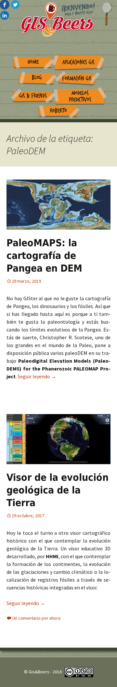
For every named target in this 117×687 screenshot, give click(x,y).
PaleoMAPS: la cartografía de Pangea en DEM (44, 255)
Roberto (58, 110)
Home (33, 62)
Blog (37, 77)
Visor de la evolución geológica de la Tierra (57, 490)
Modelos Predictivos (80, 96)
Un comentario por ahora (36, 618)
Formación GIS (77, 78)
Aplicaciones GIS (78, 62)
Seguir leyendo (37, 376)
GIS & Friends (33, 95)
